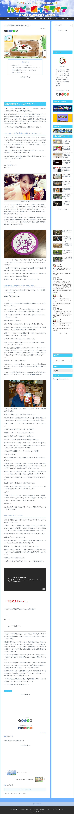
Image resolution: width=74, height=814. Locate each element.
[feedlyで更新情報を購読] (28, 728)
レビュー (36, 809)
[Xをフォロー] (22, 728)
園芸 (53, 809)
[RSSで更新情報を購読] (31, 728)
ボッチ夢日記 (8, 691)
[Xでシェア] (5, 31)
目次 (23, 62)
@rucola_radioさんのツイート (60, 379)
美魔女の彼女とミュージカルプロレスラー (23, 65)
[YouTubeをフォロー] (25, 728)
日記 (31, 809)
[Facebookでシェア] (8, 31)
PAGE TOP (37, 804)
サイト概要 (12, 809)
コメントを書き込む (25, 789)
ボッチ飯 (42, 809)
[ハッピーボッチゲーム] (62, 118)
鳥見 (57, 809)
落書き (62, 809)
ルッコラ (62, 66)
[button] (17, 31)
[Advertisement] (25, 88)
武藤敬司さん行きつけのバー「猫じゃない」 (24, 70)
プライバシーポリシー (23, 809)
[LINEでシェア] (14, 31)
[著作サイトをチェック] (19, 728)
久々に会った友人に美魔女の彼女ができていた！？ (26, 67)
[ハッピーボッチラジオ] (62, 108)
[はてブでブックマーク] (11, 31)
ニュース (48, 809)
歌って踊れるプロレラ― (19, 72)
